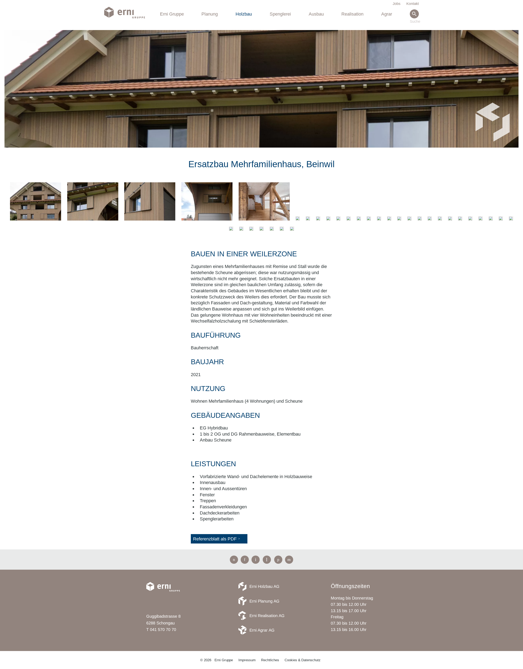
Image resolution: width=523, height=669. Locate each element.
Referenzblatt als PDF (215, 538)
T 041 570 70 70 (161, 629)
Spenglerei (280, 14)
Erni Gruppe (172, 14)
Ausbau (316, 14)
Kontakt (412, 4)
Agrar (386, 14)
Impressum (247, 660)
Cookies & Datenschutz (303, 660)
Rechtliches (270, 660)
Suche (414, 22)
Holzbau (244, 14)
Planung (209, 14)
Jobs (396, 4)
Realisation (352, 14)
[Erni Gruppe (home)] (127, 13)
